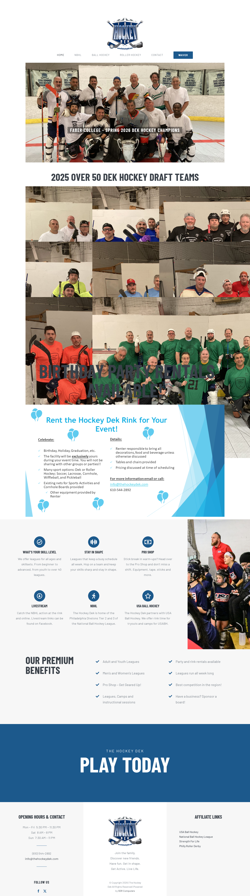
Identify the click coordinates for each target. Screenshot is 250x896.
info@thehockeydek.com (41, 859)
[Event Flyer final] (125, 406)
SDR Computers (126, 890)
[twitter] (44, 891)
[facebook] (38, 891)
